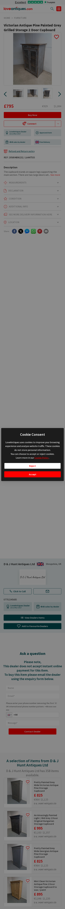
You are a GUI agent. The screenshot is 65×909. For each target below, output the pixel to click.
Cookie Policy (41, 457)
